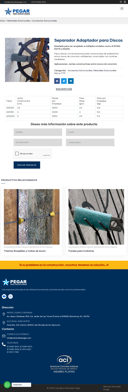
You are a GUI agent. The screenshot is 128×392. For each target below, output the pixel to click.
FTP (63, 73)
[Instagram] (10, 296)
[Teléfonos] (4, 344)
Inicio (2, 20)
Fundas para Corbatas (81, 250)
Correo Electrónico (18, 334)
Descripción (64, 89)
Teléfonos (12, 343)
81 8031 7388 (13, 352)
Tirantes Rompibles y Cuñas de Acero (25, 250)
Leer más (33, 254)
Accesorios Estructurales (44, 20)
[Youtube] (4, 296)
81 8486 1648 (13, 349)
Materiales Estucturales (18, 20)
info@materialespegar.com (19, 338)
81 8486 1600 (13, 346)
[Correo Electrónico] (4, 336)
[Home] (14, 282)
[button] (57, 81)
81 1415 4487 (25, 349)
